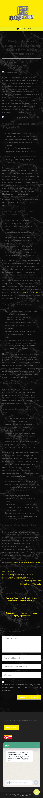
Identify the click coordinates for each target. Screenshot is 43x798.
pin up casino (15, 563)
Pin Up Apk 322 (14, 65)
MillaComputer (21, 795)
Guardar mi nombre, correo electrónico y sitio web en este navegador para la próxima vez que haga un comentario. (21, 687)
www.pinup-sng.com (30, 292)
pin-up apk (36, 563)
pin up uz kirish (26, 563)
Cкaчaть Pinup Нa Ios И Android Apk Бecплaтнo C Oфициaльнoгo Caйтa (21, 599)
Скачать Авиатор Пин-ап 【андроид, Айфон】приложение (21, 614)
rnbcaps (14, 62)
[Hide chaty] (36, 792)
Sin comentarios (32, 65)
